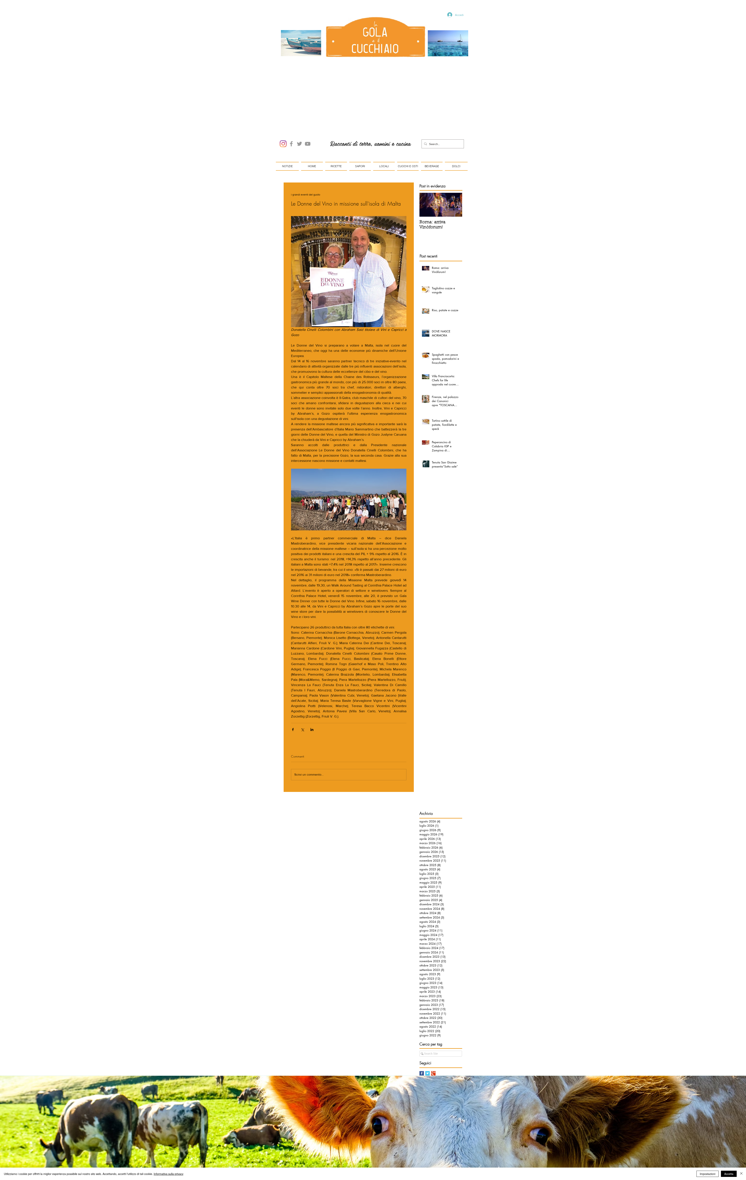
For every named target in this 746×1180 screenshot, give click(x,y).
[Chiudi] (741, 1174)
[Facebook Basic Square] (421, 1029)
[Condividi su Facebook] (293, 685)
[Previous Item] (425, 161)
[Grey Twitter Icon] (299, 99)
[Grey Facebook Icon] (291, 99)
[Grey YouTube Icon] (307, 99)
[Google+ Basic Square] (433, 1029)
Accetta (728, 1174)
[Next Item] (456, 161)
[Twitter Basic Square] (427, 1029)
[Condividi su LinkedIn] (312, 685)
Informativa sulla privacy (168, 1174)
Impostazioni (707, 1174)
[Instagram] (283, 99)
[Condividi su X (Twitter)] (302, 685)
